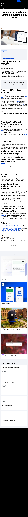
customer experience (17, 101)
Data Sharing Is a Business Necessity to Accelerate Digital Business (10, 229)
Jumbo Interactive (3, 163)
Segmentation (2, 143)
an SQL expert (22, 104)
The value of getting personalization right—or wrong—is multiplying (10, 230)
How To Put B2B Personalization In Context (7, 227)
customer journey (24, 146)
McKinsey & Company (15, 156)
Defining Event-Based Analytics (7, 51)
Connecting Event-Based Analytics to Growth (8, 58)
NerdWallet (2, 178)
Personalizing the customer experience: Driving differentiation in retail (11, 225)
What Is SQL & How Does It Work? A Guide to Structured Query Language (11, 228)
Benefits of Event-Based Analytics (7, 52)
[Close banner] (27, 1)
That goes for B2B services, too (16, 100)
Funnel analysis (25, 134)
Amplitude (2, 130)
